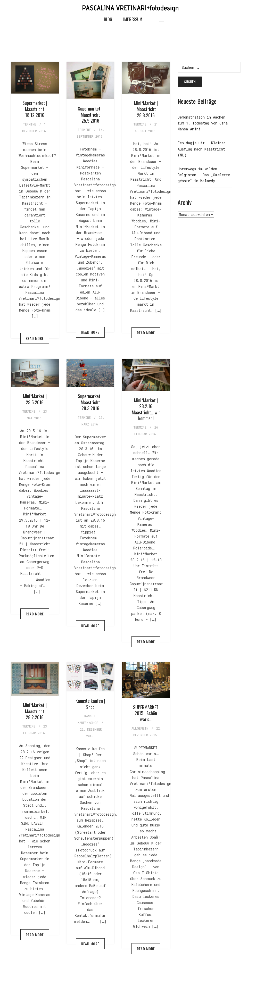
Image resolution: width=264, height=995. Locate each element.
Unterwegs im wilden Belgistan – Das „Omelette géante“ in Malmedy (204, 174)
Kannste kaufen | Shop (90, 703)
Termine (29, 124)
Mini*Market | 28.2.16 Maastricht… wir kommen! (146, 409)
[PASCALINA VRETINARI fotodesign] (132, 7)
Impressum (132, 19)
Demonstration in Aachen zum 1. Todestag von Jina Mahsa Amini (203, 123)
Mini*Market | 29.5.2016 (35, 399)
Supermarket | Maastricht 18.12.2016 (34, 108)
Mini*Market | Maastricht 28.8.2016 (146, 109)
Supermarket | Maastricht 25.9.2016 (90, 114)
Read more (35, 338)
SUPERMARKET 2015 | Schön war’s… (146, 713)
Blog (108, 19)
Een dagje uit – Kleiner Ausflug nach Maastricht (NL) (202, 148)
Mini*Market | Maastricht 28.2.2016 (35, 711)
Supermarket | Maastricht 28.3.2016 (90, 402)
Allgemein (139, 728)
